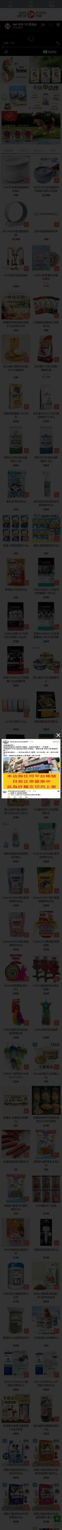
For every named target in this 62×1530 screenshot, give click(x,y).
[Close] (58, 735)
